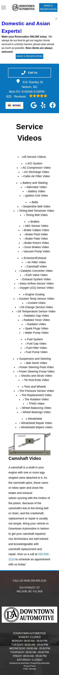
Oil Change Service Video (36, 307)
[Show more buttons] (48, 452)
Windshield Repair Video (36, 423)
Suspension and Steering (35, 358)
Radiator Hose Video (37, 320)
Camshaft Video (37, 266)
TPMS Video (37, 403)
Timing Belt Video (37, 215)
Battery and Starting (35, 182)
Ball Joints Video (36, 363)
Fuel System (35, 339)
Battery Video (36, 191)
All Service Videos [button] (34, 156)
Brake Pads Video (36, 238)
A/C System (34, 163)
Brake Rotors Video (36, 242)
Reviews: (17, 96)
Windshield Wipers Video (36, 427)
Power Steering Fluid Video (37, 367)
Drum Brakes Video (36, 247)
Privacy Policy (30, 666)
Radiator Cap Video (36, 315)
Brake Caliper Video (36, 230)
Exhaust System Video (36, 279)
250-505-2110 (38, 580)
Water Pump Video (36, 332)
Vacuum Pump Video (36, 251)
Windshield (35, 418)
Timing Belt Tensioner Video (36, 210)
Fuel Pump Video (37, 352)
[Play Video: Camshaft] (29, 441)
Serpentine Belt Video (36, 206)
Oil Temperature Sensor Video (37, 311)
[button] (34, 105)
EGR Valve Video (37, 275)
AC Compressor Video (36, 167)
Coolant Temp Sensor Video (36, 298)
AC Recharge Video (36, 172)
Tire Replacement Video (37, 395)
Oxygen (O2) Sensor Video (37, 287)
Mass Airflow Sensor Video (36, 283)
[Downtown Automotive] (23, 7)
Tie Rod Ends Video (36, 380)
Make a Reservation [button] (48, 7)
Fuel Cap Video (36, 343)
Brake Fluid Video (36, 234)
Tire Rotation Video (37, 399)
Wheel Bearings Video (37, 412)
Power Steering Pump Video (36, 371)
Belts (35, 202)
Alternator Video (36, 187)
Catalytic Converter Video (37, 270)
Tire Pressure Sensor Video (36, 390)
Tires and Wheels (35, 386)
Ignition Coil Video (36, 195)
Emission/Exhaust (35, 258)
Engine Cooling (35, 294)
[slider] (29, 452)
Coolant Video (36, 302)
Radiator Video (36, 324)
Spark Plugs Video (36, 328)
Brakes (35, 221)
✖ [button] (56, 18)
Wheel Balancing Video (36, 407)
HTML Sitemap (29, 669)
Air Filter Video (36, 262)
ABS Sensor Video (36, 225)
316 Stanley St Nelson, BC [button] (32, 84)
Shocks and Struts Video (36, 375)
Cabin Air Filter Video (36, 176)
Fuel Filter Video (36, 347)
